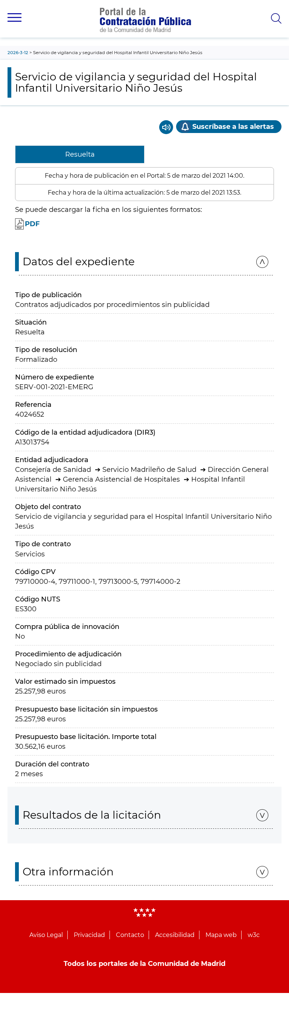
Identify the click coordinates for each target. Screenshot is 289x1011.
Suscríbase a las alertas (233, 126)
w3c (254, 934)
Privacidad (89, 934)
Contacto (130, 934)
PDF (32, 224)
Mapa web (221, 934)
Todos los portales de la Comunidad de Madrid (144, 964)
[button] (14, 17)
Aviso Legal (46, 934)
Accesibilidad (175, 934)
